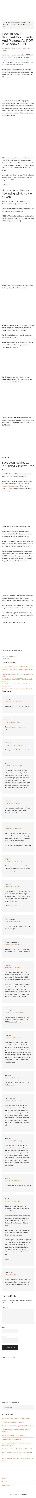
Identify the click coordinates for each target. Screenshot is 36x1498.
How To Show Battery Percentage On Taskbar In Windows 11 (18, 1426)
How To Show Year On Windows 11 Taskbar (13, 1435)
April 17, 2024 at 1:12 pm (12, 722)
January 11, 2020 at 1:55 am (13, 1101)
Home (12, 22)
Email (4, 1337)
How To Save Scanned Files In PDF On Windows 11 (17, 667)
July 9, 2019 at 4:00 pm (12, 1275)
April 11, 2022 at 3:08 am (12, 803)
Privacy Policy (6, 1485)
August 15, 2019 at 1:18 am (13, 1201)
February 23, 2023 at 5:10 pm (13, 745)
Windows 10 (18, 22)
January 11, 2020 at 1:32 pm (13, 1078)
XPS (29, 167)
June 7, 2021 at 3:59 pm (12, 886)
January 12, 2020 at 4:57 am (13, 1038)
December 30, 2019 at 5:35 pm (14, 1141)
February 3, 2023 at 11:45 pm (13, 765)
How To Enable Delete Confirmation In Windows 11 (15, 1418)
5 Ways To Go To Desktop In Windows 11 (13, 1422)
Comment (5, 1307)
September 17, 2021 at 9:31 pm (14, 861)
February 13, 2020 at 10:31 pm (14, 1012)
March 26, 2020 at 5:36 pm (13, 967)
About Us (4, 1478)
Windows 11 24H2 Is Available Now (11, 1439)
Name (4, 1327)
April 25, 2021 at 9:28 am (12, 921)
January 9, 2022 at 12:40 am (13, 828)
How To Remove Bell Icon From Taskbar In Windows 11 (17, 1449)
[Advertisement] (18, 137)
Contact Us (5, 1482)
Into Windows (18, 3)
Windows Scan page (8, 486)
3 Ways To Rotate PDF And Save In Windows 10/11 (17, 689)
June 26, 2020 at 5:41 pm (12, 944)
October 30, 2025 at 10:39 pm (14, 702)
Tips (7, 658)
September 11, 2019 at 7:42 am (14, 1181)
